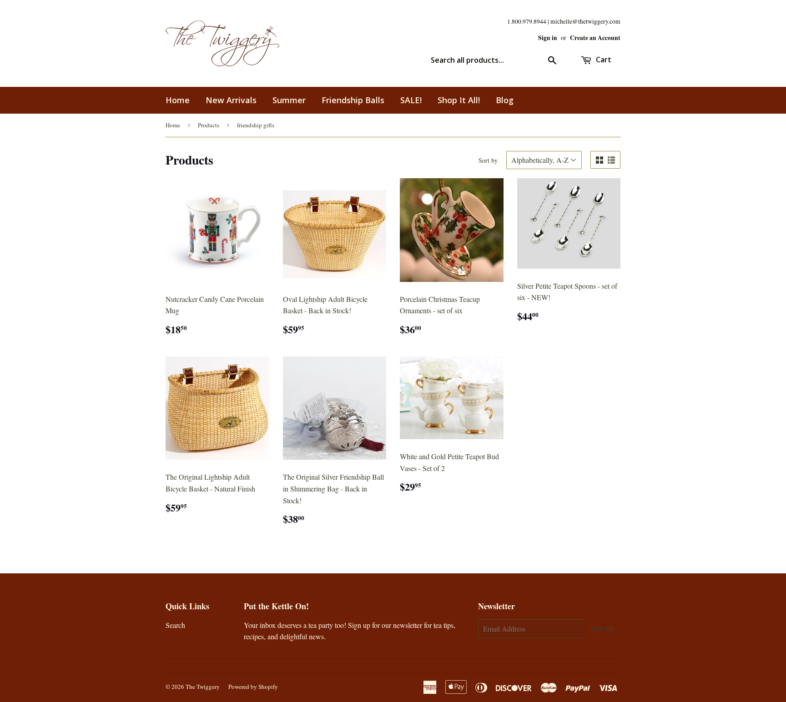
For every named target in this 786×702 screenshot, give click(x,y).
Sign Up (602, 628)
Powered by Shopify (253, 686)
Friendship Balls (353, 100)
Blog (505, 100)
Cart (602, 60)
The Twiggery (203, 686)
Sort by (488, 160)
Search (175, 625)
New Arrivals (231, 100)
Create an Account (595, 37)
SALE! (411, 100)
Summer (289, 100)
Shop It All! (459, 100)
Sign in (547, 37)
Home (178, 100)
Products (208, 125)
